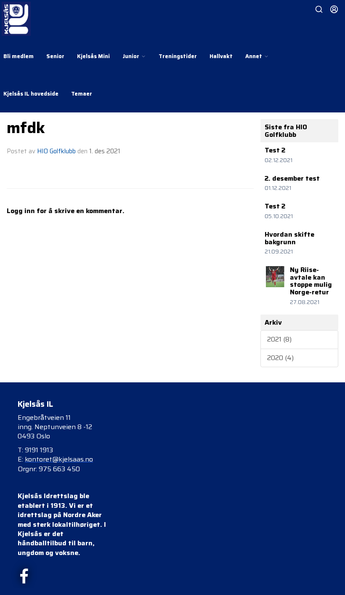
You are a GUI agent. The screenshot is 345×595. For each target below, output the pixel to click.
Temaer (81, 93)
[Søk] (318, 9)
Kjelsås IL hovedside (30, 93)
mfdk (26, 127)
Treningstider (178, 56)
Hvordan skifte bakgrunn (289, 238)
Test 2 (275, 150)
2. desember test (292, 178)
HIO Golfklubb (56, 151)
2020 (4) (280, 357)
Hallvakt (221, 56)
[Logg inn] (334, 9)
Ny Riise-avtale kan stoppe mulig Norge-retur (311, 280)
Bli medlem (18, 56)
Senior (55, 56)
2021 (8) (279, 339)
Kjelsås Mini (93, 56)
